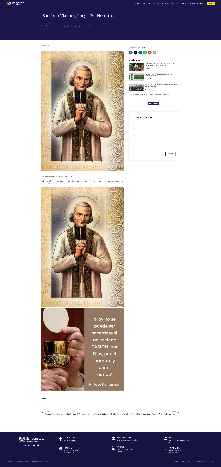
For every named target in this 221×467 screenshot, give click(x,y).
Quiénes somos (179, 461)
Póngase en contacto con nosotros (205, 461)
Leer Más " (148, 68)
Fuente (44, 398)
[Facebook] (25, 445)
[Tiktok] (38, 445)
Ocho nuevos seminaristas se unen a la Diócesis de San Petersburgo (161, 85)
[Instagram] (29, 445)
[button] (131, 52)
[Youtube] (34, 445)
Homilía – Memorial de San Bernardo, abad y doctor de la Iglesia (160, 75)
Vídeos (190, 461)
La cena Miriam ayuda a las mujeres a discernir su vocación (149, 95)
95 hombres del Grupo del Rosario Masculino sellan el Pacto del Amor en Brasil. (160, 64)
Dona (211, 3)
